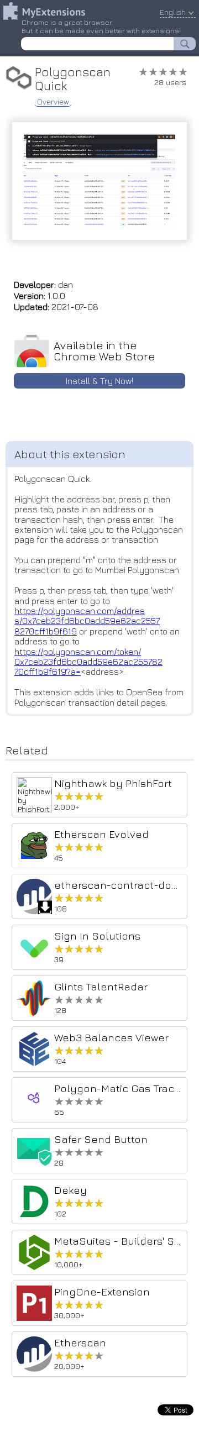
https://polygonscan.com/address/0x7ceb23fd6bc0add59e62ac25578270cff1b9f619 (87, 621)
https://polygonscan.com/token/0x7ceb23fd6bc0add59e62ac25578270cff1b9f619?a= (88, 662)
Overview (53, 101)
